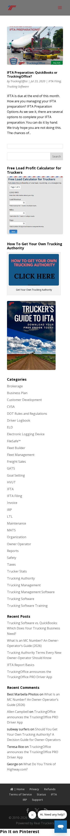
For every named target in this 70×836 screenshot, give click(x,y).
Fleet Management (20, 455)
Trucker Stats (17, 571)
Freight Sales (16, 461)
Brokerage (15, 386)
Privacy (34, 789)
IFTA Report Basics (20, 665)
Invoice (12, 503)
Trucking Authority (21, 578)
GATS (11, 468)
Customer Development (24, 400)
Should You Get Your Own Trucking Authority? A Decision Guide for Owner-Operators (34, 734)
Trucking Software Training (27, 605)
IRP (9, 510)
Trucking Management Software (31, 592)
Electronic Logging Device (26, 434)
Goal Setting (16, 475)
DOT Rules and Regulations (27, 413)
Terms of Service (20, 794)
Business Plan (17, 393)
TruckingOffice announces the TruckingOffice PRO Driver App (32, 716)
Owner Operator (19, 544)
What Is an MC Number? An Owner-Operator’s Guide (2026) (33, 699)
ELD (10, 427)
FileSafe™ (14, 441)
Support (37, 799)
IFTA (10, 489)
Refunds (49, 789)
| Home (18, 789)
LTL (10, 516)
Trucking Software (18, 86)
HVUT (11, 482)
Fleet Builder (16, 448)
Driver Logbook (18, 420)
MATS (11, 530)
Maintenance (16, 523)
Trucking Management (24, 585)
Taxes (11, 564)
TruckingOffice (19, 81)
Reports (13, 551)
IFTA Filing (54, 81)
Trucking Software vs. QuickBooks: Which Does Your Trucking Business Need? (33, 628)
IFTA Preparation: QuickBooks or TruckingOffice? (32, 74)
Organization (16, 537)
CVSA (11, 406)
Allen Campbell (18, 711)
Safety (11, 558)
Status (41, 794)
